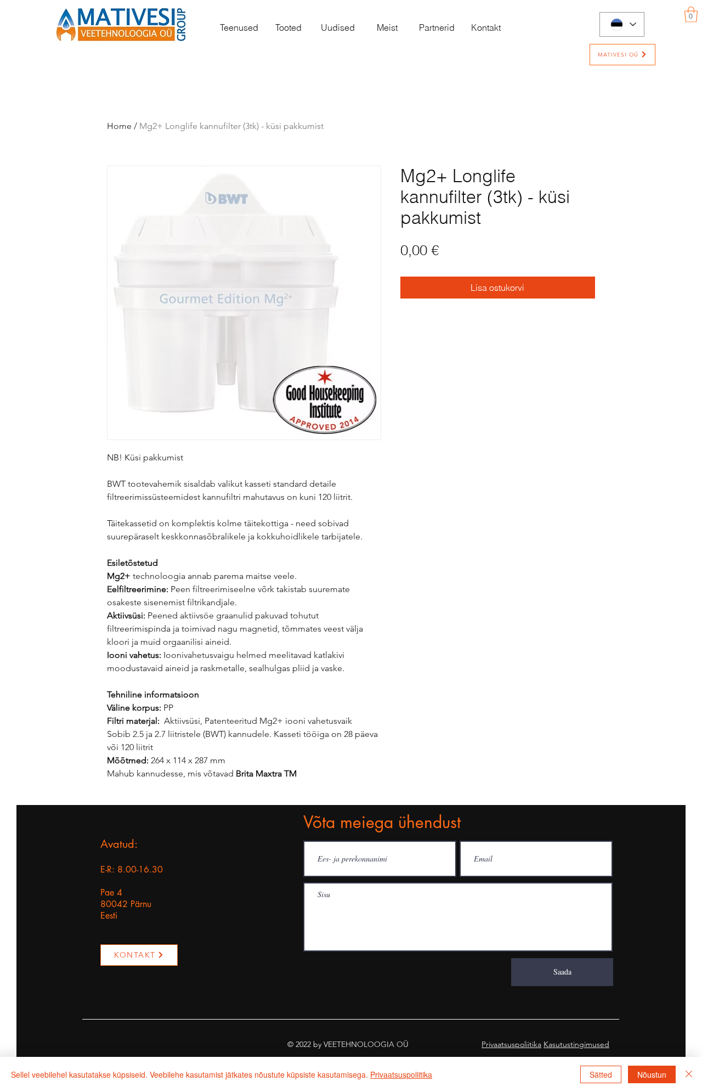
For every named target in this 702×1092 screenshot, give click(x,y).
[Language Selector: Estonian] (621, 24)
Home (119, 126)
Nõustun (651, 1074)
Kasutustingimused (576, 1044)
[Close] (688, 1074)
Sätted (601, 1074)
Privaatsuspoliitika (511, 1044)
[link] (691, 14)
